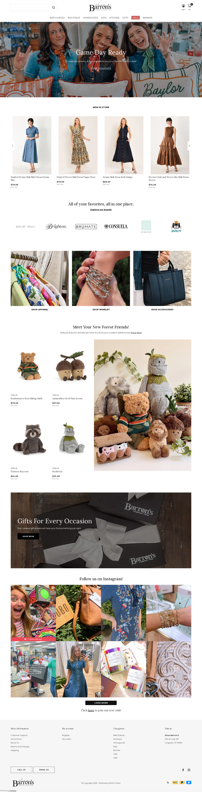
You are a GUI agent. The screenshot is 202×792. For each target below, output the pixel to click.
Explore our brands (101, 209)
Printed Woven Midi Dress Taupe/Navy (76, 177)
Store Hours (16, 739)
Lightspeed (12, 790)
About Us (15, 743)
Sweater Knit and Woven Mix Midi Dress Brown (169, 178)
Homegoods (90, 17)
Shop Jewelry (101, 309)
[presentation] (13, 146)
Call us (21, 770)
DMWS (111, 783)
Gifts (125, 17)
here (91, 710)
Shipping (15, 750)
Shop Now (136, 332)
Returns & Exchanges (20, 746)
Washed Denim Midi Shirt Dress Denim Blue (30, 178)
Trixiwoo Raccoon (19, 471)
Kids (103, 17)
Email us (44, 770)
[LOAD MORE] (101, 703)
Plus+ (118, 783)
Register (66, 735)
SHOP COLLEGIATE (101, 68)
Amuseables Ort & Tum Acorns (67, 398)
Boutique (74, 17)
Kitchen (114, 17)
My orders (66, 739)
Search (53, 7)
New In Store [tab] (101, 107)
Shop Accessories (162, 309)
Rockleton (57, 471)
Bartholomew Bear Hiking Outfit (26, 398)
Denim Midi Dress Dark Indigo (117, 177)
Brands (147, 17)
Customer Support (19, 735)
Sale (135, 17)
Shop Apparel (39, 309)
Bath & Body (57, 17)
